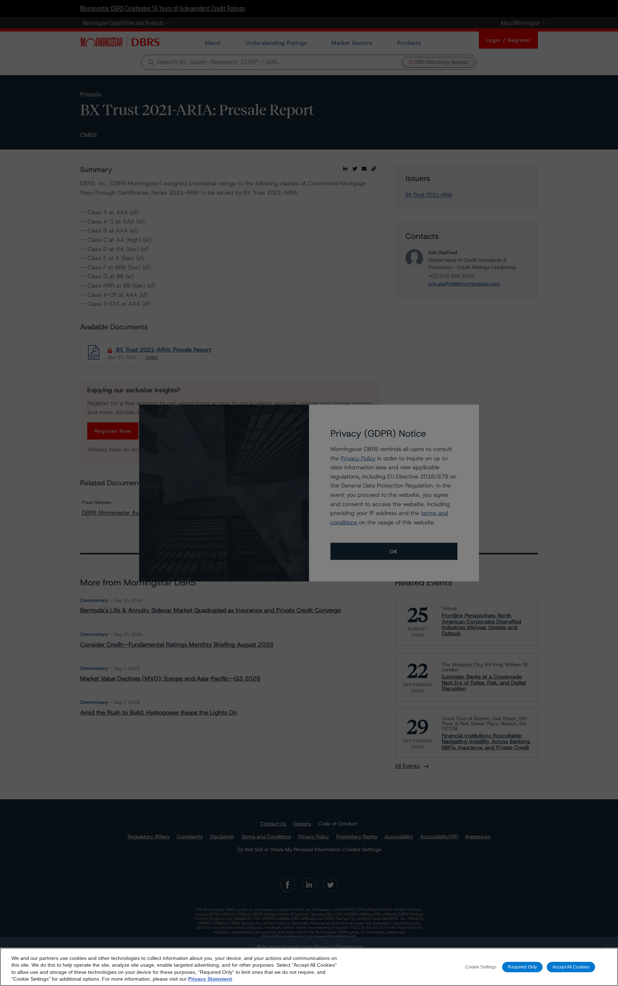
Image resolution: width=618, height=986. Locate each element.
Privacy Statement (210, 979)
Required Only (522, 966)
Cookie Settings (481, 966)
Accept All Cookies (571, 966)
